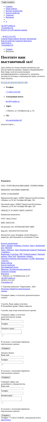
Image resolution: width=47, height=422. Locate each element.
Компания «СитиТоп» (10, 254)
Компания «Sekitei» (25, 256)
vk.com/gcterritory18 (14, 120)
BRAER (8, 248)
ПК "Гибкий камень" (28, 254)
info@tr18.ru (6, 420)
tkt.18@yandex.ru (13, 101)
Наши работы (11, 9)
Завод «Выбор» (7, 246)
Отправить (6, 348)
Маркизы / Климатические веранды (15, 269)
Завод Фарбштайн (22, 250)
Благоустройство (13, 13)
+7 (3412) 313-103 (13, 92)
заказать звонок (20, 30)
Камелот (33, 250)
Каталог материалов (14, 11)
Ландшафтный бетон (9, 267)
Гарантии (10, 15)
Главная (9, 6)
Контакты (10, 17)
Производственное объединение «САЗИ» (18, 259)
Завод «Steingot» (7, 250)
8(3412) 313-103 (7, 30)
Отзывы (12, 271)
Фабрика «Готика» (21, 246)
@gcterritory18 (7, 28)
